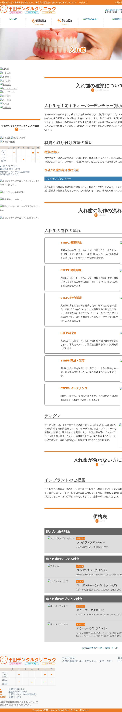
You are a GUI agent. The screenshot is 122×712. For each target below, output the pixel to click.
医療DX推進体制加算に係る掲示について (19, 702)
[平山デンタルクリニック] (28, 10)
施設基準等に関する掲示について (15, 705)
